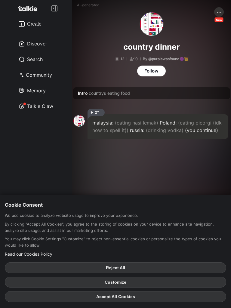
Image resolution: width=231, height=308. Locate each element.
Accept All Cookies (115, 296)
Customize (115, 282)
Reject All (115, 267)
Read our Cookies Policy (28, 254)
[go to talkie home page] (29, 8)
